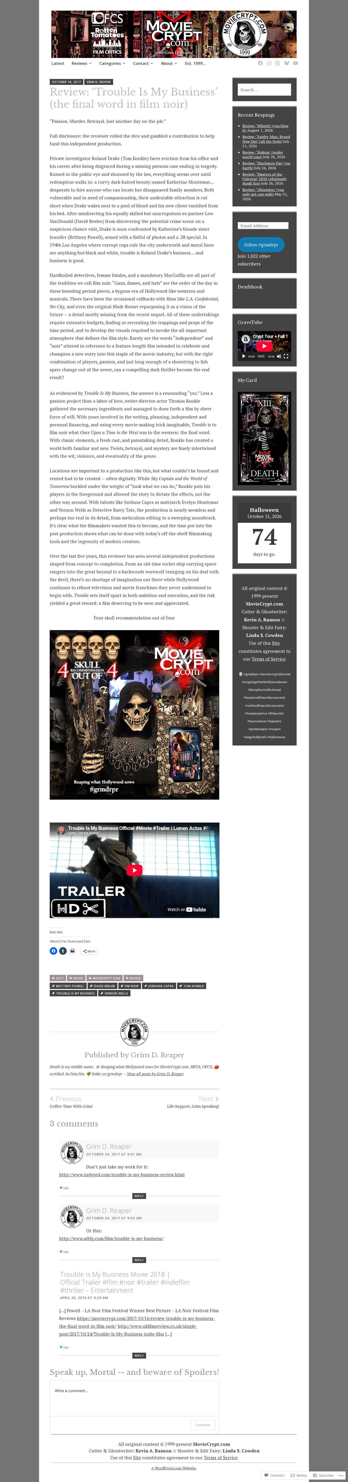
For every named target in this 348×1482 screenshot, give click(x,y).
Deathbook (250, 287)
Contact (141, 63)
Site (276, 643)
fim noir (132, 986)
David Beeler (104, 986)
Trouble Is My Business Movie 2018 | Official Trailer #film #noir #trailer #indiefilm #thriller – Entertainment (125, 1282)
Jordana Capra (161, 986)
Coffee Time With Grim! (71, 1102)
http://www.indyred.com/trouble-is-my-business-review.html (122, 1174)
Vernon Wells (116, 993)
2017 (60, 978)
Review (135, 978)
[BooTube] (295, 60)
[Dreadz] (277, 60)
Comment (202, 1425)
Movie (78, 978)
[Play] (243, 356)
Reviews (79, 63)
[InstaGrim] (268, 60)
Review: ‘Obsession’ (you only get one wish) (263, 192)
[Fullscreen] (286, 356)
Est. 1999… (195, 63)
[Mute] (279, 356)
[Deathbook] (260, 60)
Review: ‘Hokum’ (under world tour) (262, 154)
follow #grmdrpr (261, 245)
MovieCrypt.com (106, 978)
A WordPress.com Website (173, 1468)
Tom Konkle (193, 986)
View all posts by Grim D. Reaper (155, 1074)
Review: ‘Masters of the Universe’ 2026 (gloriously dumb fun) (264, 179)
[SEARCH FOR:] (264, 89)
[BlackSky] (286, 60)
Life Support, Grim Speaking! (193, 1102)
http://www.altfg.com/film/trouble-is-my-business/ (111, 1238)
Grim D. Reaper (99, 82)
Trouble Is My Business (75, 993)
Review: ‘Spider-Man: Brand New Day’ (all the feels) (266, 139)
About (167, 63)
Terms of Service (269, 659)
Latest (57, 63)
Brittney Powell (70, 986)
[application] (264, 346)
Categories (110, 63)
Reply (139, 1196)
